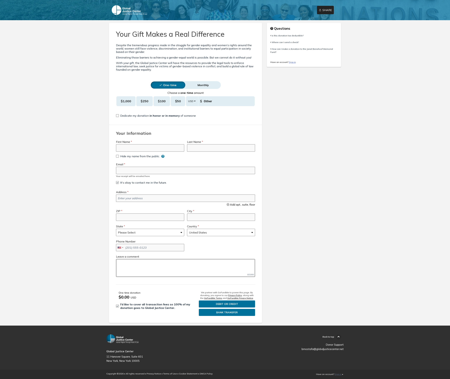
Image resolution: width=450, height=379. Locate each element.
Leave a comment (127, 256)
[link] (129, 10)
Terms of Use (170, 373)
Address (121, 192)
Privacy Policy (235, 295)
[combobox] (120, 247)
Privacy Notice (154, 373)
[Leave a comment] (185, 268)
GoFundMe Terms (213, 298)
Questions (281, 28)
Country (192, 226)
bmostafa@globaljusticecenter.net (323, 349)
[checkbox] (156, 115)
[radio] (169, 85)
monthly (203, 85)
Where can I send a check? (285, 42)
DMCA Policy (206, 373)
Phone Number (126, 241)
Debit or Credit (227, 304)
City (189, 211)
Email (119, 164)
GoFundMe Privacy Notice (240, 298)
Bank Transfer (227, 312)
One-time (169, 85)
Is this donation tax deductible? (288, 35)
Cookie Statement (188, 373)
